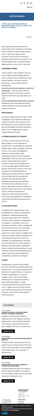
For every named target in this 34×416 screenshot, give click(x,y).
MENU (29, 7)
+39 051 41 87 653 (7, 399)
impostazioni (15, 410)
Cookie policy (21, 402)
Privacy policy (21, 401)
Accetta (5, 413)
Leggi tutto (8, 331)
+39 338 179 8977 (8, 401)
